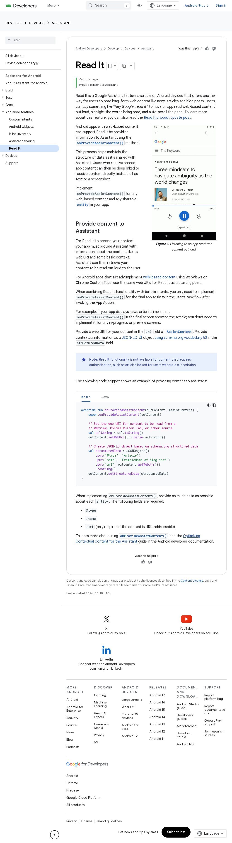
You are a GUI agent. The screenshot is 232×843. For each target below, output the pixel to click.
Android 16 (157, 702)
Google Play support (213, 722)
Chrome (72, 783)
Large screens (132, 700)
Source (71, 725)
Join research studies (214, 733)
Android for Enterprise (74, 709)
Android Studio (197, 5)
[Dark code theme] (209, 405)
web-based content (159, 277)
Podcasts (72, 747)
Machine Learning (100, 704)
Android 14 (157, 717)
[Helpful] (207, 48)
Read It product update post (167, 117)
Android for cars (130, 727)
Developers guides (185, 717)
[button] (29, 90)
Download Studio (184, 735)
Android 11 (156, 739)
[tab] (86, 396)
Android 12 (157, 731)
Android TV (130, 736)
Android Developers (89, 48)
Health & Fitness (100, 715)
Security (72, 718)
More (51, 5)
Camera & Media (101, 726)
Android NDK (186, 744)
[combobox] (108, 5)
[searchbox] (30, 40)
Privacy (99, 735)
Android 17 (157, 695)
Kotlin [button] (86, 397)
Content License (192, 580)
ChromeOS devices (130, 716)
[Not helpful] (213, 48)
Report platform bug (213, 697)
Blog (69, 739)
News (70, 732)
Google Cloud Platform (83, 798)
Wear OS (128, 707)
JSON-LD (129, 337)
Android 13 (157, 724)
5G (96, 742)
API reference (186, 726)
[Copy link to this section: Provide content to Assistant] (104, 231)
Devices (37, 23)
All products (75, 805)
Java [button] (105, 397)
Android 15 (157, 710)
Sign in (221, 5)
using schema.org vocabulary (178, 337)
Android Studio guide (187, 706)
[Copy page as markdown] (124, 66)
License (86, 821)
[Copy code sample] (214, 405)
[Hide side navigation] (54, 834)
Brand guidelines (109, 821)
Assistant (61, 23)
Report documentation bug (214, 709)
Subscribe (176, 832)
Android (72, 700)
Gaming (100, 695)
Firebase (72, 790)
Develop (13, 23)
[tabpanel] (146, 444)
